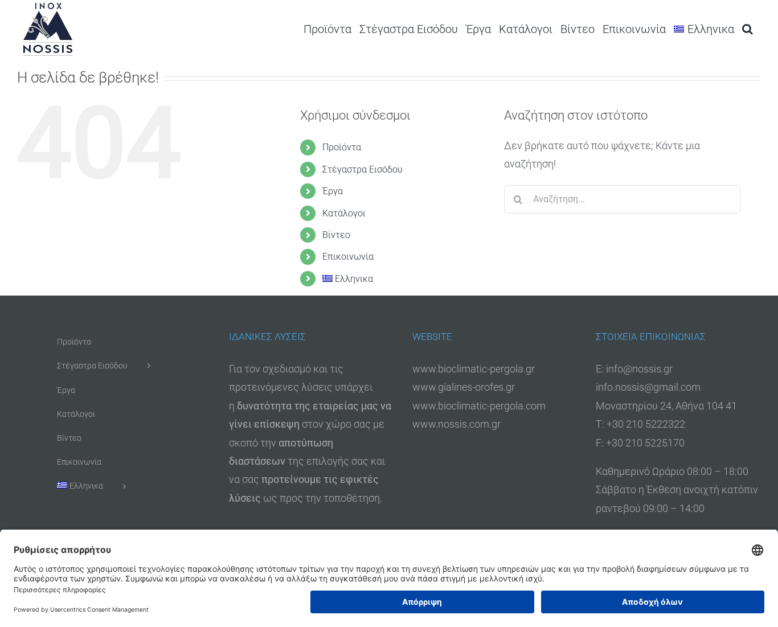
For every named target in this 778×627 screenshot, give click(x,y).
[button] (747, 29)
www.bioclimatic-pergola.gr (473, 369)
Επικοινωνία (348, 256)
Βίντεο (336, 235)
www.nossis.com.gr (456, 424)
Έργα (332, 191)
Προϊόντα (341, 147)
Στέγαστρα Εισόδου (362, 169)
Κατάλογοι (344, 213)
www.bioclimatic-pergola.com (479, 406)
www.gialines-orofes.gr (463, 387)
